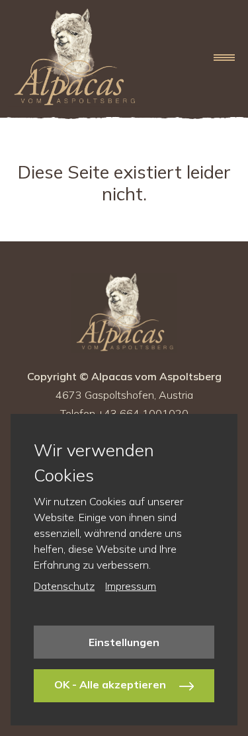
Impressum (130, 586)
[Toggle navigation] (224, 58)
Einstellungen (124, 642)
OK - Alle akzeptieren (111, 684)
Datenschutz (64, 586)
